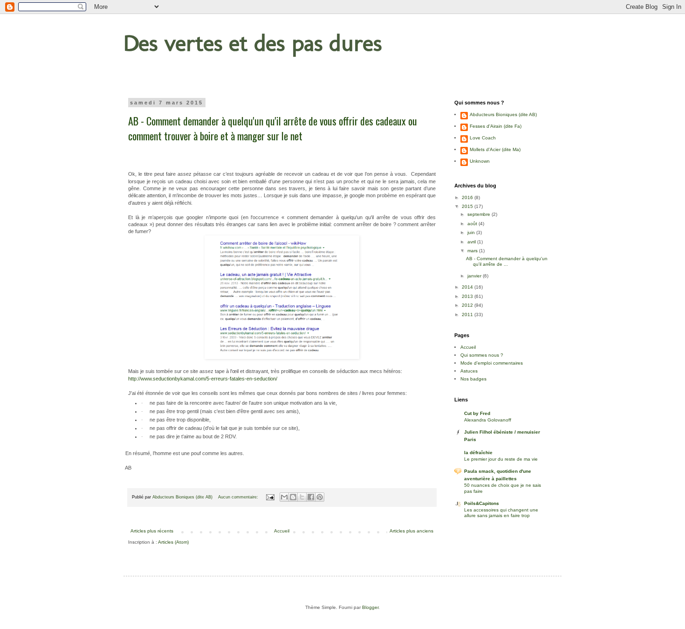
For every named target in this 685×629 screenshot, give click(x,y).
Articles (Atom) (173, 542)
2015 (468, 206)
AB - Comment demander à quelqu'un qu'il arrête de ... (507, 261)
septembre (479, 214)
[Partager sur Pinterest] (319, 497)
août (473, 223)
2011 (468, 314)
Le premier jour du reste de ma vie (501, 459)
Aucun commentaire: (239, 497)
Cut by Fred (477, 413)
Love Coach (483, 137)
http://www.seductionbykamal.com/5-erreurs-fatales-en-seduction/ (202, 378)
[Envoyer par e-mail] (284, 497)
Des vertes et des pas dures (252, 43)
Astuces (469, 370)
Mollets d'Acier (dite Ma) (495, 149)
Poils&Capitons (481, 503)
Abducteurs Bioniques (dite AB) (503, 114)
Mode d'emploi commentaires (491, 363)
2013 (468, 296)
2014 (468, 287)
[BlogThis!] (293, 497)
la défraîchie (478, 452)
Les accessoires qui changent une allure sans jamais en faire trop (501, 512)
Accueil (281, 530)
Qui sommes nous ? (481, 355)
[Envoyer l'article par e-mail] (270, 497)
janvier (475, 275)
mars (473, 250)
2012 (468, 305)
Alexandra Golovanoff (487, 419)
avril (472, 241)
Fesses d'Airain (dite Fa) (495, 126)
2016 (468, 197)
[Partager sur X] (302, 497)
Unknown (480, 161)
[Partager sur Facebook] (310, 497)
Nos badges (473, 378)
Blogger (370, 607)
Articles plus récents (151, 530)
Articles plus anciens (411, 530)
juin (471, 232)
